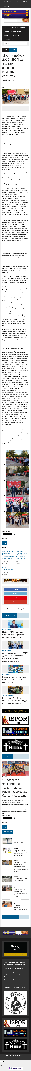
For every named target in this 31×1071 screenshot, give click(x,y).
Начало (7, 1055)
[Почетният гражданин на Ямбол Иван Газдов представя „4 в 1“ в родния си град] (7, 852)
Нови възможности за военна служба (14, 968)
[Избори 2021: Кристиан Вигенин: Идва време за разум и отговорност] (15, 627)
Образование (7, 4)
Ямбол (9, 674)
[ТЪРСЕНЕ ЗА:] (15, 43)
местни (4, 87)
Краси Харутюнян (13, 114)
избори (18, 85)
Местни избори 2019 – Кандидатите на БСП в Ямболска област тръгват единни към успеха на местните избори (21, 556)
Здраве (25, 1)
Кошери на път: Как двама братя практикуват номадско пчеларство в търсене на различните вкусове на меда (15, 981)
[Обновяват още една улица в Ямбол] (7, 880)
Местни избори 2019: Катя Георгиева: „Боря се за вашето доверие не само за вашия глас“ (8, 568)
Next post (21, 609)
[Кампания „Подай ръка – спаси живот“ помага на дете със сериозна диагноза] (15, 693)
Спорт (19, 1)
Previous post (11, 609)
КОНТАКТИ (13, 1055)
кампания (24, 85)
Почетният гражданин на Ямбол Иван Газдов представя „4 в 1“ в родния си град (14, 974)
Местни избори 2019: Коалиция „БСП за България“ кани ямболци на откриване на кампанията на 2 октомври (8, 556)
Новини (6, 1)
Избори (23, 4)
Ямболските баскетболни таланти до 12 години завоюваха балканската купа (14, 787)
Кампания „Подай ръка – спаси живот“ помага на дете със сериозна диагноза (15, 700)
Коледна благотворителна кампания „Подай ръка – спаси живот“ (14, 679)
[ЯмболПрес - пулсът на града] (15, 14)
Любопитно (7, 6)
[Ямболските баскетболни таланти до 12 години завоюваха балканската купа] (15, 774)
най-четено (7, 756)
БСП (10, 85)
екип (13, 85)
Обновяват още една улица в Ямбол (14, 987)
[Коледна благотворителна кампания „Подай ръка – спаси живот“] (15, 672)
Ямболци (16, 4)
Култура (12, 1)
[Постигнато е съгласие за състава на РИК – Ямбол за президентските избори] (7, 906)
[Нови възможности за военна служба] (7, 842)
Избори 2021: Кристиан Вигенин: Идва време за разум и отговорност (13, 634)
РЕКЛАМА (19, 1055)
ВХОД (25, 1055)
